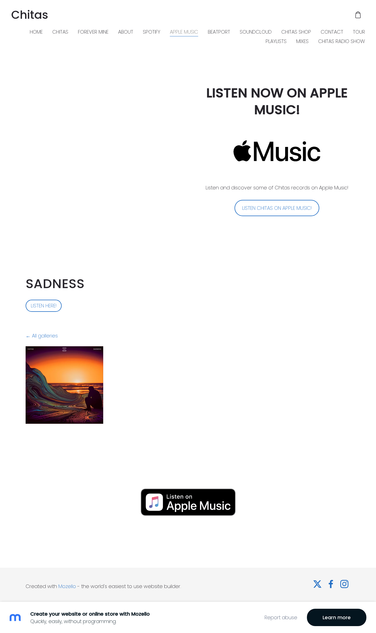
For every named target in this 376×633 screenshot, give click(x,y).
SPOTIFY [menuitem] (151, 31)
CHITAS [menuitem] (60, 31)
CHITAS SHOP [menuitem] (296, 31)
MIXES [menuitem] (302, 41)
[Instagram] (344, 584)
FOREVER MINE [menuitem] (93, 31)
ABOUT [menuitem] (125, 31)
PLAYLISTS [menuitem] (276, 41)
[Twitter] (317, 584)
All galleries (45, 335)
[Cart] (358, 15)
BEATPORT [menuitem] (219, 31)
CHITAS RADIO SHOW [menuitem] (341, 41)
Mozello (67, 586)
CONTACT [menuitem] (332, 31)
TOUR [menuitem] (359, 31)
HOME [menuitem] (36, 31)
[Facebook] (331, 584)
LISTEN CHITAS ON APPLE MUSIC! (277, 208)
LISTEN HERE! (43, 305)
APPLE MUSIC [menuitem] (184, 31)
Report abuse (281, 617)
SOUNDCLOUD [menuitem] (256, 31)
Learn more (337, 617)
